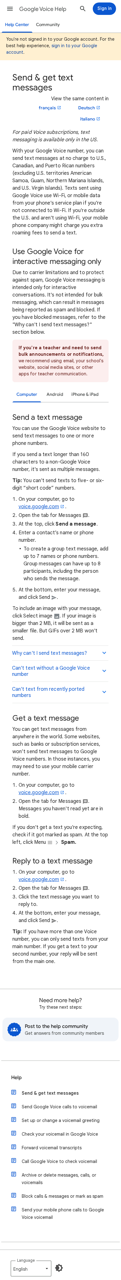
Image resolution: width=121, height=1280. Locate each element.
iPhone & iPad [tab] (85, 394)
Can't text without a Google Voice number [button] (51, 671)
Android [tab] (55, 394)
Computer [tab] (26, 394)
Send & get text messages (50, 1093)
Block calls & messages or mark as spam (62, 1196)
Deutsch (86, 108)
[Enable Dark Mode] (59, 1267)
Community (48, 24)
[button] (9, 8)
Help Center (17, 24)
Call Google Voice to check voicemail (59, 1161)
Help (16, 1077)
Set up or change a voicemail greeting (61, 1120)
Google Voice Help (42, 9)
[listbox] (31, 1268)
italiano (87, 119)
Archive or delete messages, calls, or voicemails (59, 1178)
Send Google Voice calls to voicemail (59, 1107)
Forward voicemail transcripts (52, 1148)
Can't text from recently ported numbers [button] (48, 692)
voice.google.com (39, 507)
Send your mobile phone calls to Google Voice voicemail (63, 1213)
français (47, 108)
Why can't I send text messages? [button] (49, 653)
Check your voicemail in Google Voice (60, 1134)
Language (26, 1260)
